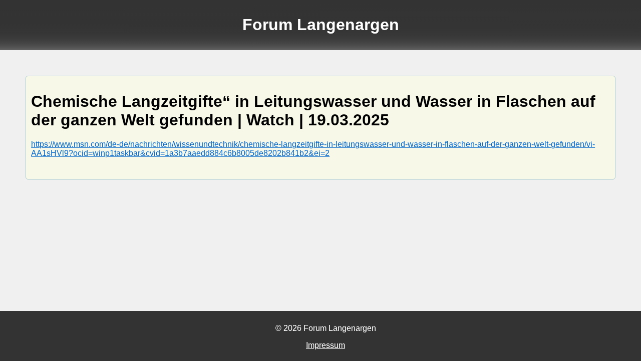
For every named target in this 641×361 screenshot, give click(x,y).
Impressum (325, 345)
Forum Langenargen (320, 25)
